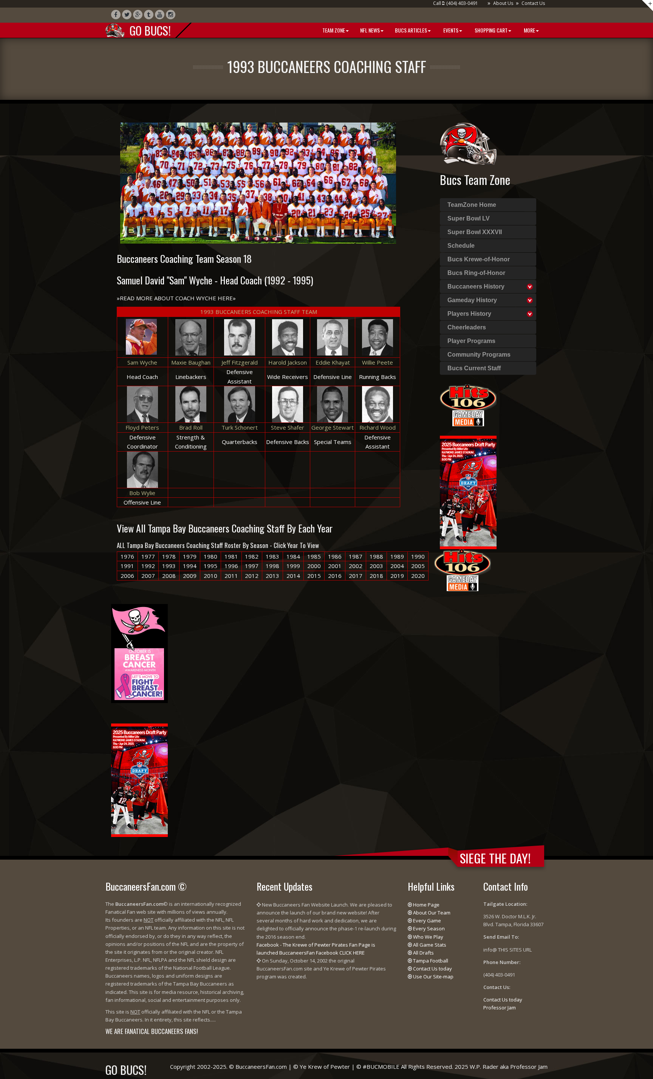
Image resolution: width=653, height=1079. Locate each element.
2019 (397, 575)
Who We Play (428, 936)
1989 (397, 556)
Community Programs (479, 354)
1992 (148, 566)
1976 (127, 556)
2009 (190, 575)
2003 (376, 566)
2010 (210, 575)
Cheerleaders (466, 327)
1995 (210, 566)
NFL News (370, 30)
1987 (355, 556)
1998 (272, 566)
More (529, 30)
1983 (272, 556)
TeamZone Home (471, 205)
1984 (293, 556)
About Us (503, 3)
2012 (251, 575)
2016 (335, 575)
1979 (190, 556)
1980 (210, 556)
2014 (293, 575)
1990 (418, 556)
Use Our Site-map (433, 976)
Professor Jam (499, 1007)
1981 (231, 556)
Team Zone (333, 30)
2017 (355, 575)
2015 (314, 575)
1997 (251, 566)
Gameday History (472, 300)
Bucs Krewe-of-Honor (478, 259)
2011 (231, 575)
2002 (355, 566)
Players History (469, 314)
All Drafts (423, 952)
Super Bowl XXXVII (474, 232)
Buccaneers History (475, 286)
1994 (190, 566)
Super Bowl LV (468, 218)
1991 (127, 566)
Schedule (461, 245)
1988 (376, 556)
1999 (293, 566)
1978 (169, 556)
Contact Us (533, 3)
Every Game (427, 920)
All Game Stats (429, 944)
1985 (314, 556)
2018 (376, 575)
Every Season (429, 928)
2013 (272, 575)
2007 (148, 575)
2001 (335, 566)
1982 (251, 556)
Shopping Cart (491, 30)
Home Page (426, 904)
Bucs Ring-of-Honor (476, 273)
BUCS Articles (411, 30)
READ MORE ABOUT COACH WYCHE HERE (176, 298)
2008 (169, 575)
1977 (148, 556)
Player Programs (471, 341)
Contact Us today (432, 968)
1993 (169, 566)
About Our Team (431, 912)
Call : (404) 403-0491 (455, 3)
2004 (397, 566)
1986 (335, 556)
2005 (418, 566)
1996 (231, 566)
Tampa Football (430, 960)
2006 (127, 575)
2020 (418, 575)
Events (450, 30)
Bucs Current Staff (474, 368)
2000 (314, 566)
